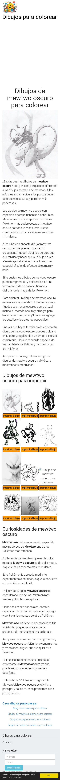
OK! (49, 775)
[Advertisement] (30, 53)
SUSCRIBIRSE (14, 767)
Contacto (7, 742)
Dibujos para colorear (29, 17)
